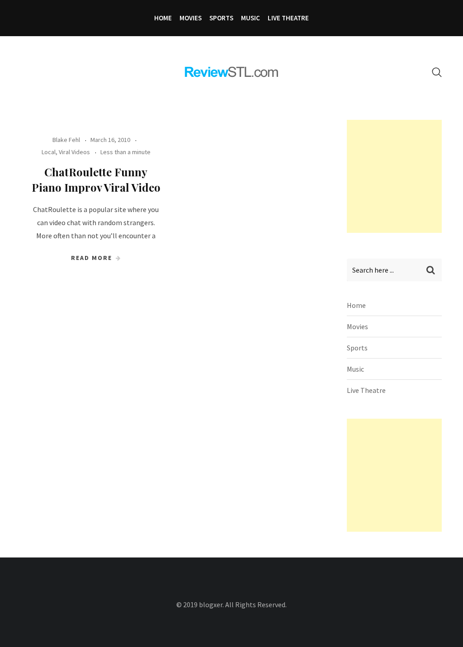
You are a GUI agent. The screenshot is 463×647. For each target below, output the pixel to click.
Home (163, 18)
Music (250, 18)
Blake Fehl (66, 140)
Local (49, 152)
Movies (191, 18)
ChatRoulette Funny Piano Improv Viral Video (96, 179)
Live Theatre (288, 18)
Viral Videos (74, 152)
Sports (221, 18)
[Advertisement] (405, 176)
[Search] (437, 72)
